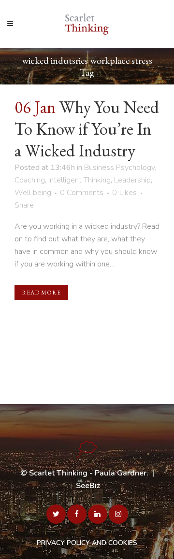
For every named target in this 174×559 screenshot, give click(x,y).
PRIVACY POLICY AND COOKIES (87, 542)
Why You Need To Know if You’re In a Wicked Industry (86, 128)
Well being (32, 192)
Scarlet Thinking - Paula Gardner (87, 473)
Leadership (132, 180)
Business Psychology (119, 167)
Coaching (29, 180)
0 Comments (81, 192)
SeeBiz (88, 485)
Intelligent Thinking (79, 180)
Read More (41, 292)
